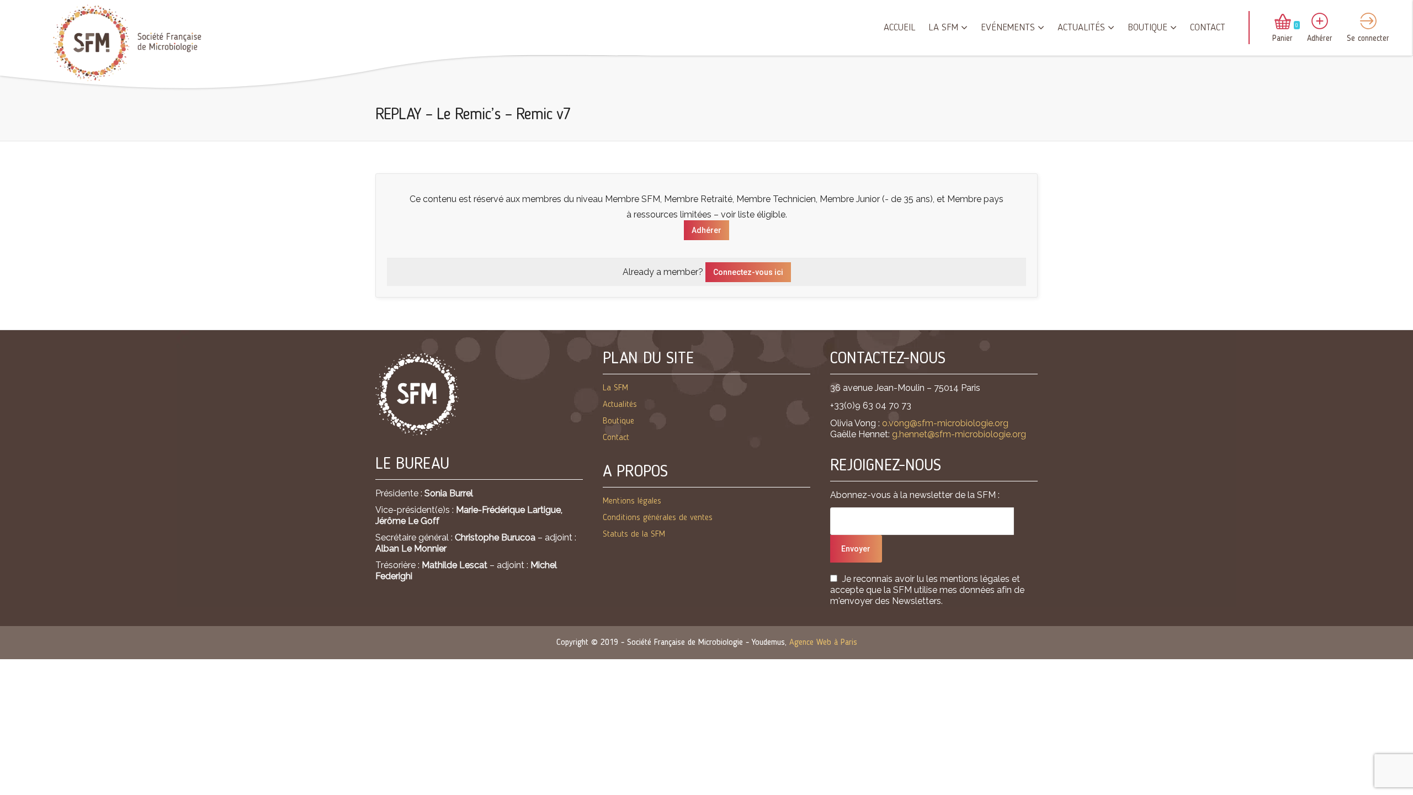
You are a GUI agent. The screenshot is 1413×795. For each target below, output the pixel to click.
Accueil (899, 28)
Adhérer (706, 230)
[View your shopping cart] (1283, 22)
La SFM (943, 28)
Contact (1207, 28)
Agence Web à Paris (823, 642)
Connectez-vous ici (748, 272)
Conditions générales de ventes (658, 517)
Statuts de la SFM (634, 534)
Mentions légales (632, 501)
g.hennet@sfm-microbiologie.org (959, 434)
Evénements (1008, 28)
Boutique (1147, 28)
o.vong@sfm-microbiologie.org (945, 423)
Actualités (1081, 28)
